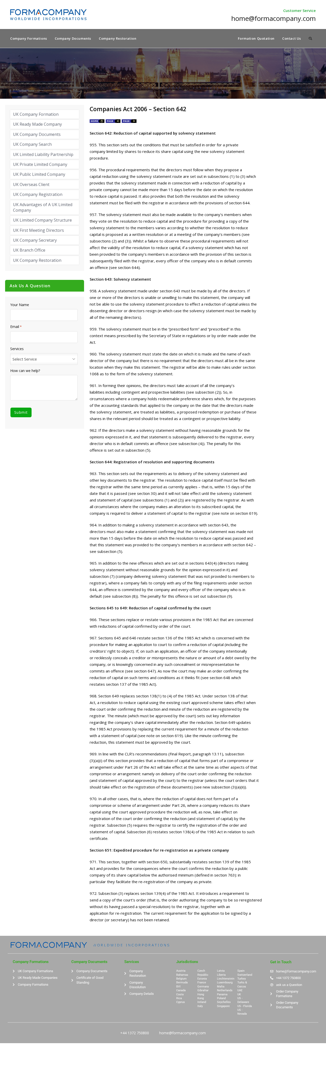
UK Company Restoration (37, 260)
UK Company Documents (37, 134)
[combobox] (43, 359)
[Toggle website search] (310, 38)
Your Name (19, 305)
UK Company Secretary (35, 240)
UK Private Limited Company (40, 164)
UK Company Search (32, 144)
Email (16, 326)
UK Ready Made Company (37, 124)
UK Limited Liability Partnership (43, 154)
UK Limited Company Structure (42, 220)
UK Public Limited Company (39, 174)
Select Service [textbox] (24, 359)
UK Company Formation (36, 114)
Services (17, 349)
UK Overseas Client (31, 184)
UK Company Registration (37, 194)
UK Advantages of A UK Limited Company (42, 207)
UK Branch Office (29, 250)
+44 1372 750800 (134, 1032)
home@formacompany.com (182, 1032)
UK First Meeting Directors (38, 230)
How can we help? (25, 370)
